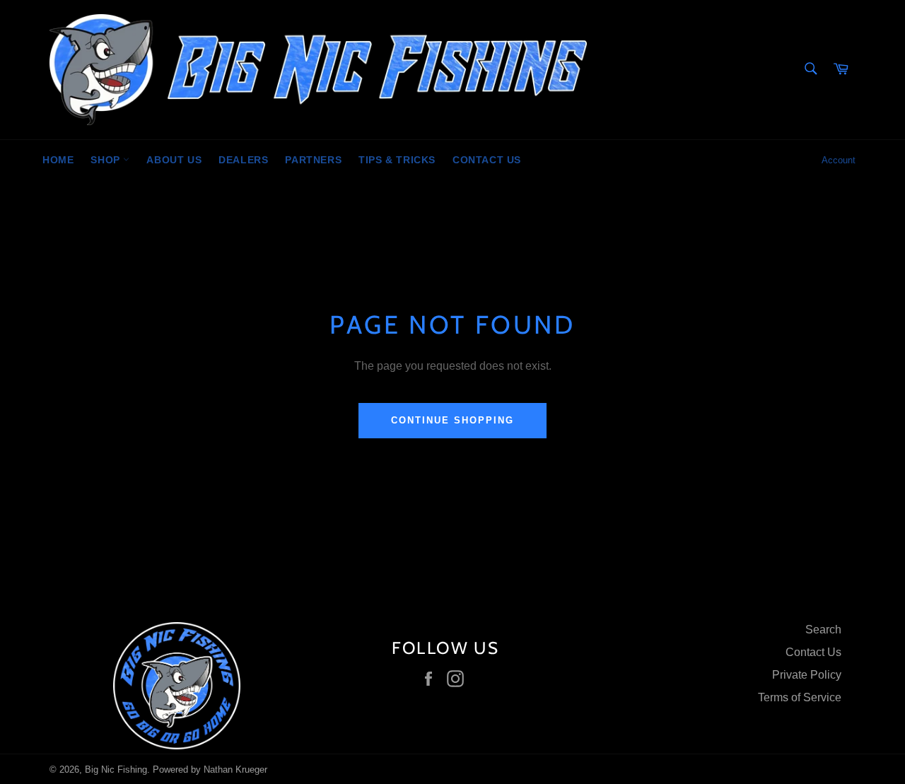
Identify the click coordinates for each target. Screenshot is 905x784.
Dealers (243, 159)
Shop (106, 159)
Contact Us (486, 159)
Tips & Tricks (397, 159)
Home (58, 159)
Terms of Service (799, 697)
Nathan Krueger (235, 769)
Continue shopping (452, 420)
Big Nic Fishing (116, 769)
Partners (313, 159)
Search (823, 630)
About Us (174, 159)
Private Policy (806, 675)
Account (839, 160)
